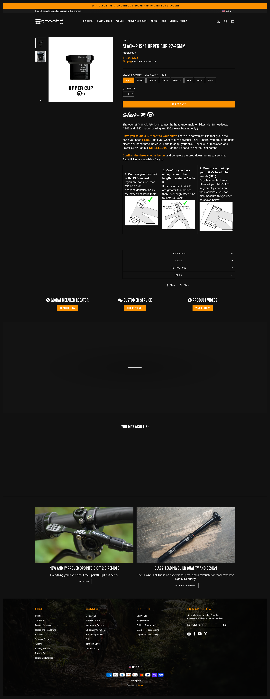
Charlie (153, 80)
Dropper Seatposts (43, 625)
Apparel (120, 21)
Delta (165, 80)
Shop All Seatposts (185, 585)
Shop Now (84, 581)
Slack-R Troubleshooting (148, 630)
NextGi (140, 685)
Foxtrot (177, 80)
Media (154, 21)
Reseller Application (95, 634)
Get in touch (135, 308)
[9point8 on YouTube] (200, 634)
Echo (210, 80)
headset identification (138, 189)
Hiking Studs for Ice (44, 658)
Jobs (163, 21)
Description (179, 253)
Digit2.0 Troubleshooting (147, 634)
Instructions (178, 267)
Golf (189, 80)
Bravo (140, 80)
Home (125, 40)
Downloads (142, 616)
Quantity (129, 88)
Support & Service (137, 21)
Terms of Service (94, 644)
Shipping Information (95, 630)
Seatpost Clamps (43, 639)
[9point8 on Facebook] (194, 634)
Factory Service (42, 648)
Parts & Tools (104, 21)
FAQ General (143, 620)
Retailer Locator (178, 21)
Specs (178, 260)
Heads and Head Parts (45, 630)
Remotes (39, 634)
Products (88, 21)
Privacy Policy (92, 648)
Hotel (199, 80)
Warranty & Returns (95, 625)
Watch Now (202, 308)
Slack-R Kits (41, 620)
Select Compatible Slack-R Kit (144, 75)
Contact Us (91, 616)
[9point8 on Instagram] (189, 634)
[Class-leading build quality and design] (186, 535)
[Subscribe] (224, 625)
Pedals (38, 616)
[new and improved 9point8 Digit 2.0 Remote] (84, 535)
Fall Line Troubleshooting (148, 625)
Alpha (128, 80)
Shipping (127, 61)
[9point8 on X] (205, 634)
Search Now (67, 308)
